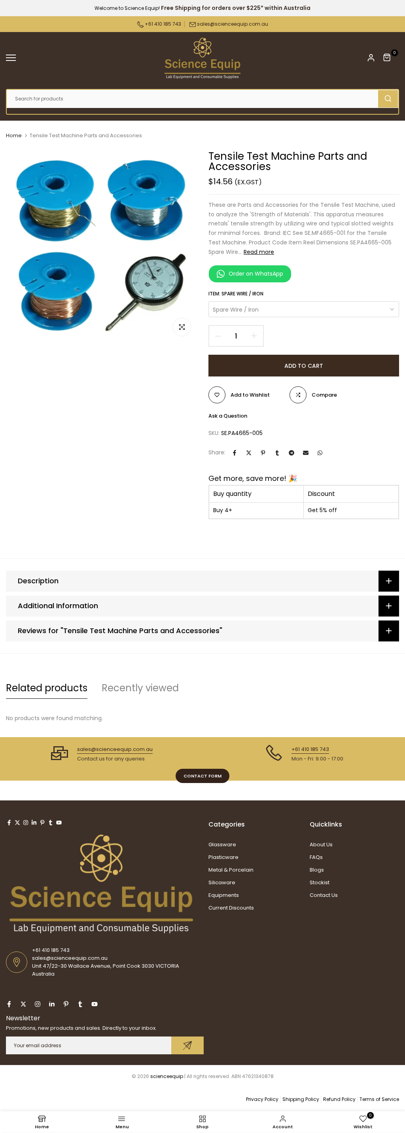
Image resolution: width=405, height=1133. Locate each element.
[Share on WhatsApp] (320, 453)
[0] (387, 57)
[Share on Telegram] (291, 453)
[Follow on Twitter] (17, 822)
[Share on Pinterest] (263, 453)
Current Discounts (231, 908)
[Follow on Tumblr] (50, 822)
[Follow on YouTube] (59, 822)
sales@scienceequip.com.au (232, 24)
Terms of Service (379, 1099)
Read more (259, 251)
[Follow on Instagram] (26, 822)
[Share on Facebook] (234, 453)
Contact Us (324, 895)
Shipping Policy (300, 1099)
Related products (46, 687)
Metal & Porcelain (231, 870)
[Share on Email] (306, 453)
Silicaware (221, 882)
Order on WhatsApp (256, 274)
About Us (321, 844)
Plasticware (223, 857)
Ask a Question (227, 416)
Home (14, 135)
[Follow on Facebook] (9, 822)
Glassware (222, 844)
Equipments (223, 895)
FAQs (316, 857)
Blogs (317, 870)
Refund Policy (339, 1099)
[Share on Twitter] (249, 453)
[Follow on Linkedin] (34, 822)
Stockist (319, 882)
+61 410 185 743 (162, 24)
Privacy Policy (262, 1099)
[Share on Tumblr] (277, 453)
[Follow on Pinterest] (42, 822)
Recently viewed (140, 687)
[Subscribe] (187, 1045)
